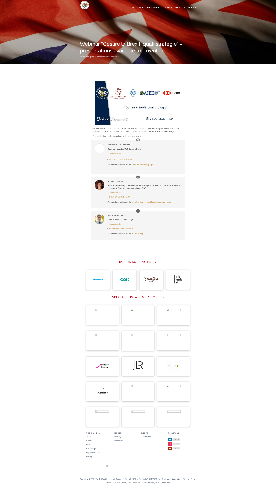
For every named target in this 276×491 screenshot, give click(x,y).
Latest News (138, 7)
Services (179, 7)
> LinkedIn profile (114, 153)
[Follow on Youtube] (170, 448)
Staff (88, 445)
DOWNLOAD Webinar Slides (120, 159)
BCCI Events (146, 437)
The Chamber (153, 7)
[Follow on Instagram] (170, 444)
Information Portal (105, 56)
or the (158, 202)
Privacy (89, 457)
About (88, 437)
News (116, 56)
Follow (176, 439)
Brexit (93, 56)
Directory (117, 437)
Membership (119, 441)
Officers (89, 441)
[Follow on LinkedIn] (170, 439)
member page (138, 202)
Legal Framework (93, 453)
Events (167, 7)
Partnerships (91, 449)
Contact (192, 7)
